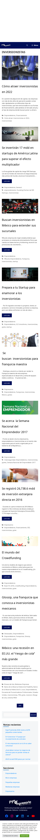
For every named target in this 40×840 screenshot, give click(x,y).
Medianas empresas (12, 787)
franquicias (20, 392)
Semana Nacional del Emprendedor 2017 (21, 462)
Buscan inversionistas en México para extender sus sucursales (19, 225)
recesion (29, 695)
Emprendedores (9, 115)
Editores (15, 810)
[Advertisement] (20, 21)
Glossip (27, 636)
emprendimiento (10, 190)
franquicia (25, 259)
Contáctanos (23, 810)
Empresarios (8, 389)
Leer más (7, 181)
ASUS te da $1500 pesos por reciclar (17, 759)
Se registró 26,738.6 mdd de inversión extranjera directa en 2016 (18, 494)
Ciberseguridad (9, 460)
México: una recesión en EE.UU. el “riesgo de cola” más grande (18, 653)
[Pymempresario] (6, 45)
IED (28, 528)
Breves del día (9, 684)
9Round (7, 259)
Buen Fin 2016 (9, 586)
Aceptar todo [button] (24, 836)
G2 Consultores (21, 324)
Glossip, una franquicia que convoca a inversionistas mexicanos (20, 602)
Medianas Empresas (22, 684)
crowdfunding (20, 586)
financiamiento (21, 528)
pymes (10, 395)
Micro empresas (11, 778)
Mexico (4, 395)
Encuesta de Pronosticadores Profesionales (17, 692)
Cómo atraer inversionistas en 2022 (16, 118)
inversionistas (7, 121)
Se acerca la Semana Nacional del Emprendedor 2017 (15, 426)
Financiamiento (21, 115)
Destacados (8, 634)
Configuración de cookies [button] (10, 836)
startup (15, 261)
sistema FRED (12, 698)
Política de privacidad (12, 808)
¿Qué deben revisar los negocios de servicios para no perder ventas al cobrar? (17, 752)
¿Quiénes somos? (26, 808)
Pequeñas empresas (12, 782)
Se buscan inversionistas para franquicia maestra (20, 358)
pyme (4, 327)
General (19, 187)
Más (20, 705)
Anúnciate (8, 810)
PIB (19, 695)
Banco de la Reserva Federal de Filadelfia (18, 687)
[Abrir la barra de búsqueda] (27, 45)
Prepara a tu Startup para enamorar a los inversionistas (18, 293)
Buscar (33, 715)
